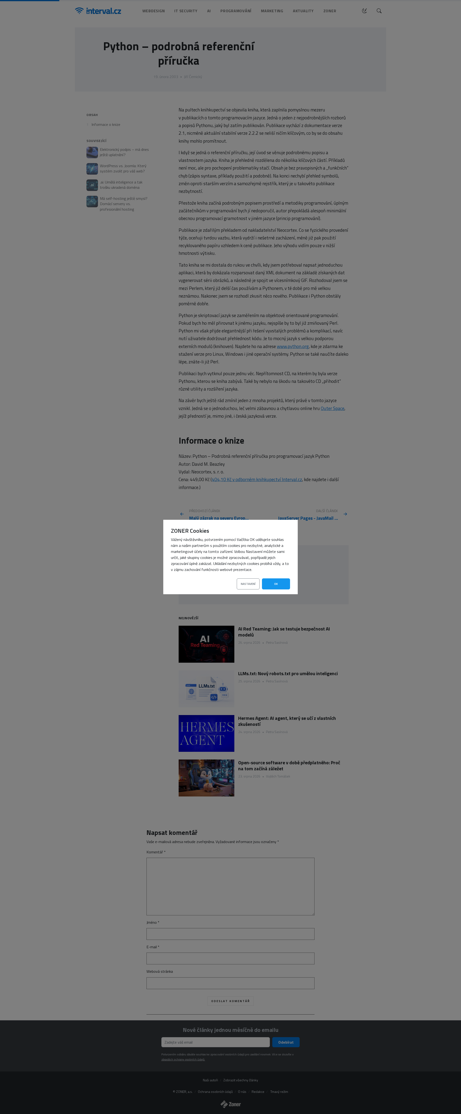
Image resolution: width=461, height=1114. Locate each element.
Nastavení (248, 583)
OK (276, 583)
